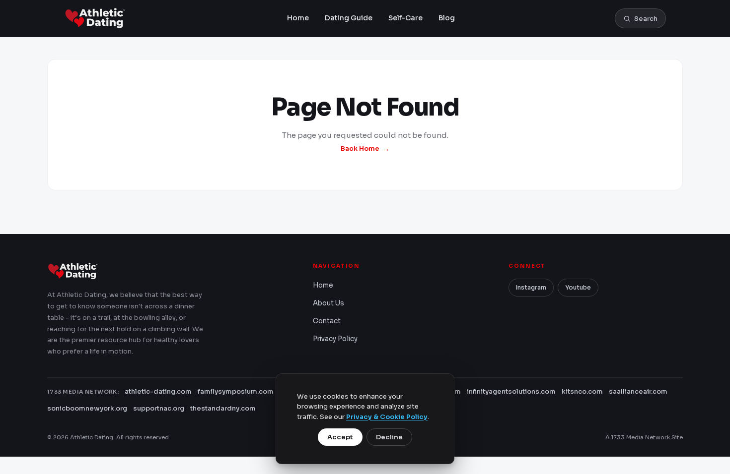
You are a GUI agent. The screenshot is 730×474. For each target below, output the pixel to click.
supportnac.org (158, 408)
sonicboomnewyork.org (87, 408)
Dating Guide (348, 17)
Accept (340, 437)
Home (298, 17)
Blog (446, 17)
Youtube (578, 287)
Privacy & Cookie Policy (387, 417)
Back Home (360, 148)
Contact (327, 321)
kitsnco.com (582, 391)
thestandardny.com (223, 408)
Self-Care (405, 17)
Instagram (531, 287)
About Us (328, 303)
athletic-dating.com (158, 391)
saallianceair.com (638, 391)
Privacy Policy (335, 339)
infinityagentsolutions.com (511, 391)
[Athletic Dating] (95, 18)
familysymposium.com (236, 391)
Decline (389, 437)
